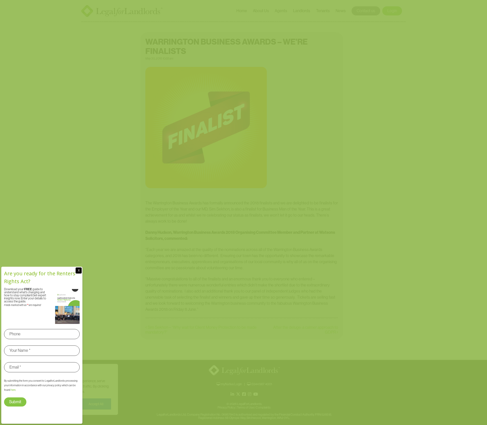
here (13, 390)
